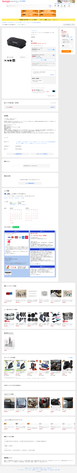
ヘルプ (74, 3)
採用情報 (45, 469)
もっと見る (70, 357)
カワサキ (10, 445)
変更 (71, 39)
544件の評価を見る (13, 204)
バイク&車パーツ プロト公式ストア (8, 22)
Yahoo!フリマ (49, 468)
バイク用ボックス (31, 143)
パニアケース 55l (31, 450)
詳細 (53, 63)
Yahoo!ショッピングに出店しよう (66, 3)
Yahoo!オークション (42, 468)
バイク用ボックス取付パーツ (41, 441)
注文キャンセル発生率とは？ (22, 204)
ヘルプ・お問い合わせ (50, 469)
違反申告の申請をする (52, 95)
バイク (26, 143)
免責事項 (42, 469)
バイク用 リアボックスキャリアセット (27, 441)
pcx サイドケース (8, 450)
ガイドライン (38, 469)
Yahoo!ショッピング (28, 468)
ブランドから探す (19, 22)
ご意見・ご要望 (57, 469)
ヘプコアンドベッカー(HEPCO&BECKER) (33, 22)
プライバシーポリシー (21, 469)
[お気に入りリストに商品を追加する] (72, 51)
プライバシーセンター (28, 469)
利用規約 (33, 469)
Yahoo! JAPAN (57, 3)
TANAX (6, 445)
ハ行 (24, 22)
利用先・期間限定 (39, 57)
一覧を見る (52, 107)
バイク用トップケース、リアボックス (11, 441)
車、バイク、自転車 (19, 143)
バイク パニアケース (16, 450)
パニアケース (24, 450)
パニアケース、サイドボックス (41, 143)
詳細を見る (52, 74)
